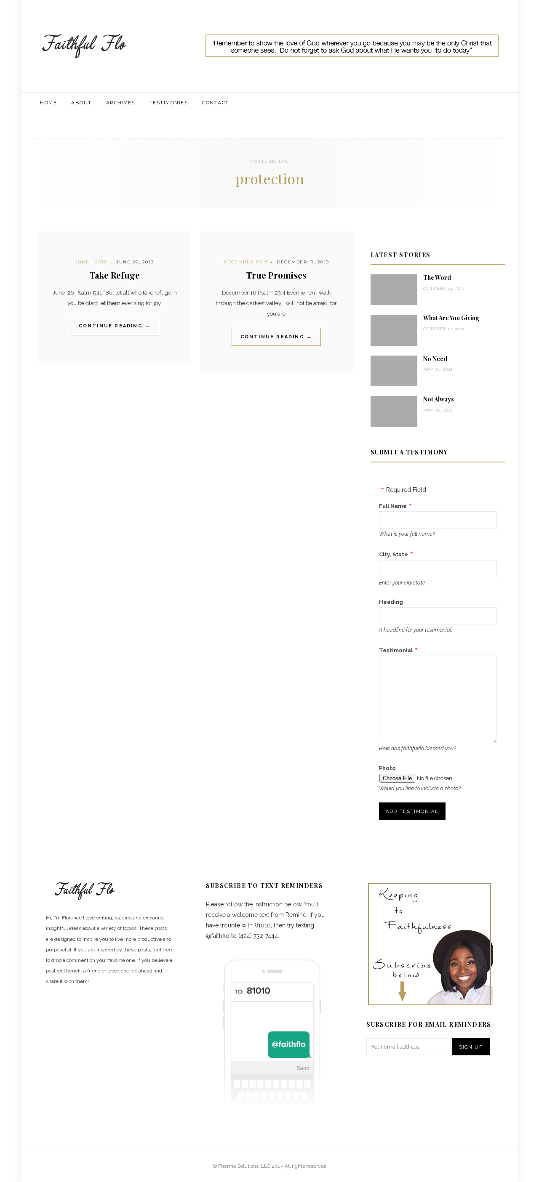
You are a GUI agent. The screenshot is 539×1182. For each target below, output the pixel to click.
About (81, 103)
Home (48, 103)
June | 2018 (91, 262)
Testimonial (396, 650)
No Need (435, 359)
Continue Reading (115, 326)
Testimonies (168, 103)
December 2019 (246, 262)
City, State (393, 554)
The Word (437, 278)
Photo (387, 768)
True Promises (276, 275)
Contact (215, 103)
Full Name (393, 506)
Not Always (438, 399)
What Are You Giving (451, 318)
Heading (391, 602)
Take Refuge (115, 275)
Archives (120, 103)
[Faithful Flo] (84, 45)
